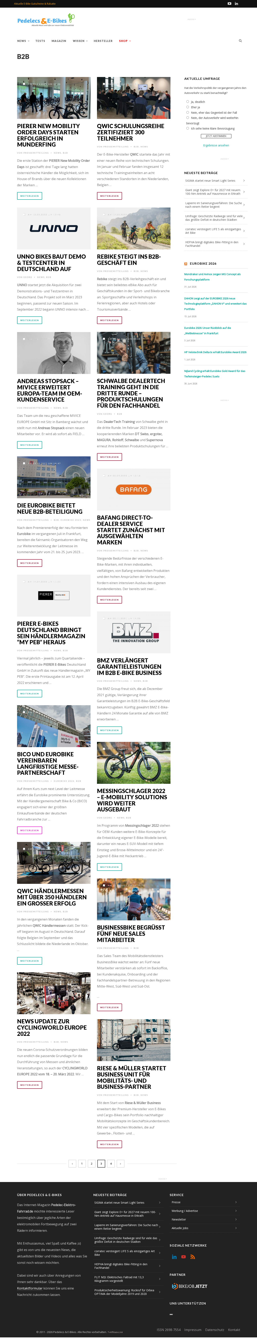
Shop (123, 41)
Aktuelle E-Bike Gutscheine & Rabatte (35, 3)
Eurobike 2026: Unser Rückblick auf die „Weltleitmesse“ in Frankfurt (207, 330)
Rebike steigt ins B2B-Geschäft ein (129, 259)
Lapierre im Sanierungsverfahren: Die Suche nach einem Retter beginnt (213, 205)
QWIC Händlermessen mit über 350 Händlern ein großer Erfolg (52, 897)
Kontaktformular (30, 1288)
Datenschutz (214, 1330)
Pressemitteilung (36, 153)
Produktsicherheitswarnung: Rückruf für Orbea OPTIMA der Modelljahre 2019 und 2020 (124, 1292)
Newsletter (179, 1219)
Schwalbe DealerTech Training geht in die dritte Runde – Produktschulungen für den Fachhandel (131, 393)
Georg (27, 277)
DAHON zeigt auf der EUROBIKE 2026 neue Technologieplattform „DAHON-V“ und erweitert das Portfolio (215, 304)
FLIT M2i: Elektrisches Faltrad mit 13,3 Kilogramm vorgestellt (119, 1279)
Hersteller (103, 41)
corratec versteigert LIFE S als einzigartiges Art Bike (213, 231)
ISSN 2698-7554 (169, 1330)
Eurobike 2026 (203, 263)
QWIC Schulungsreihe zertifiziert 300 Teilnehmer (130, 132)
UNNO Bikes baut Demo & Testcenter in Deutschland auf (51, 262)
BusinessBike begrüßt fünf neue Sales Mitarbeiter (131, 933)
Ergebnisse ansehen (216, 145)
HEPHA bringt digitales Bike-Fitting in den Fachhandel (211, 244)
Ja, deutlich (198, 102)
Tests (40, 41)
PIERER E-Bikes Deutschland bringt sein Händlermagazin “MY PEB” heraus (51, 632)
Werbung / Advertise (185, 1211)
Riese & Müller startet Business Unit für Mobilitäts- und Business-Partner (131, 1077)
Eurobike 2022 (64, 781)
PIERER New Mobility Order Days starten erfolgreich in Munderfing (48, 135)
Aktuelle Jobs (180, 1228)
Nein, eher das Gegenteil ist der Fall (214, 112)
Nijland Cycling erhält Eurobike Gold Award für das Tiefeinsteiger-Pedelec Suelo (214, 373)
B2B (65, 153)
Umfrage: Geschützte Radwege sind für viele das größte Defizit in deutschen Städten (214, 218)
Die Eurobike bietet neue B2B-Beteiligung (50, 508)
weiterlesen (29, 196)
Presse (176, 1202)
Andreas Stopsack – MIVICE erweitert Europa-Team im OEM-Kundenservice (49, 390)
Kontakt (234, 1330)
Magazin (59, 41)
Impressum (192, 1330)
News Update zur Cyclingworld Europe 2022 (52, 1027)
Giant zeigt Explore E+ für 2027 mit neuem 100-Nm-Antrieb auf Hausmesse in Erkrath (212, 191)
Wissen (79, 41)
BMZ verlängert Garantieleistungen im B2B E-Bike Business (129, 666)
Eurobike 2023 (71, 520)
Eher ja (195, 107)
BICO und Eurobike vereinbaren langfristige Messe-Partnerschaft (48, 763)
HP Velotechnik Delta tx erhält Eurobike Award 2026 (215, 352)
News (21, 41)
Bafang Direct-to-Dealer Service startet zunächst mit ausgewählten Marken (131, 530)
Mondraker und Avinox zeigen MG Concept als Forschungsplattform (212, 276)
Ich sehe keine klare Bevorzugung (213, 128)
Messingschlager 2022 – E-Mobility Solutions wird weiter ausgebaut (132, 800)
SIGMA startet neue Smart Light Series (210, 180)
